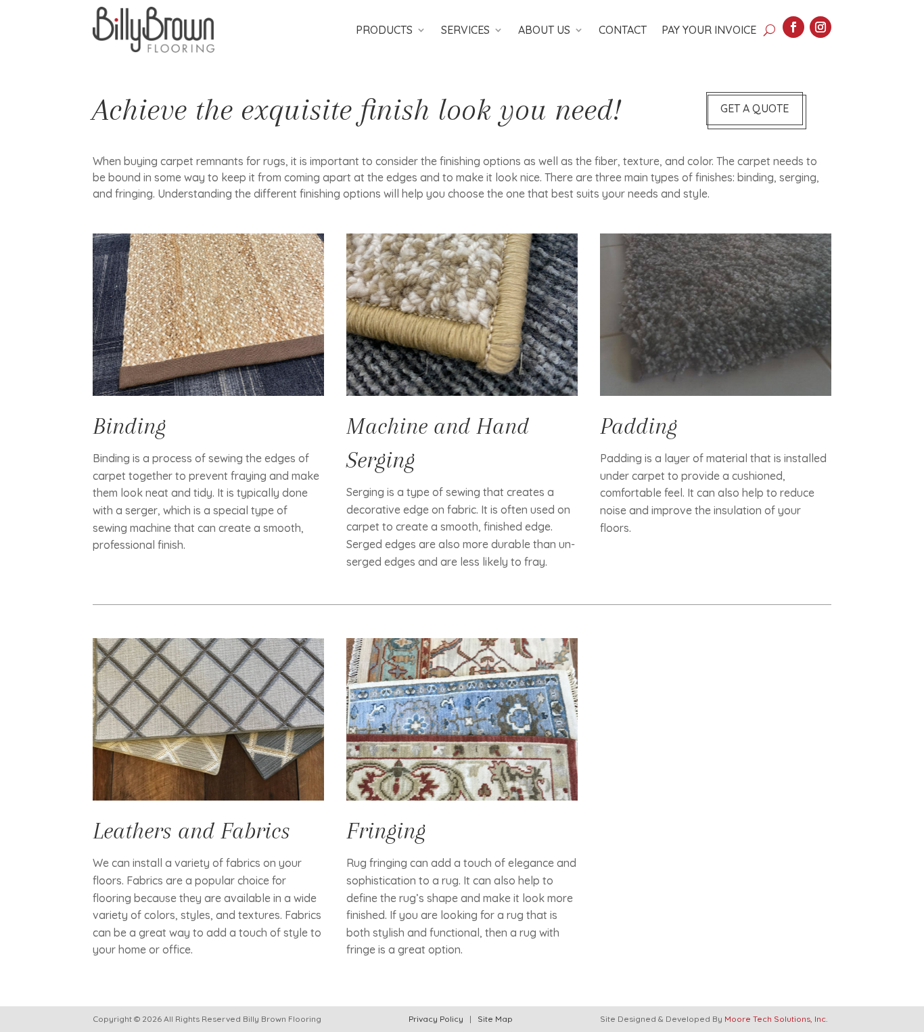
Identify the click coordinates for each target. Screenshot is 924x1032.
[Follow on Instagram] (820, 27)
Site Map (495, 1019)
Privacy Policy (436, 1019)
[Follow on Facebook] (793, 27)
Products (384, 30)
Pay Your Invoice (709, 30)
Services (465, 30)
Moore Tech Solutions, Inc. (775, 1019)
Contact (623, 30)
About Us (544, 30)
